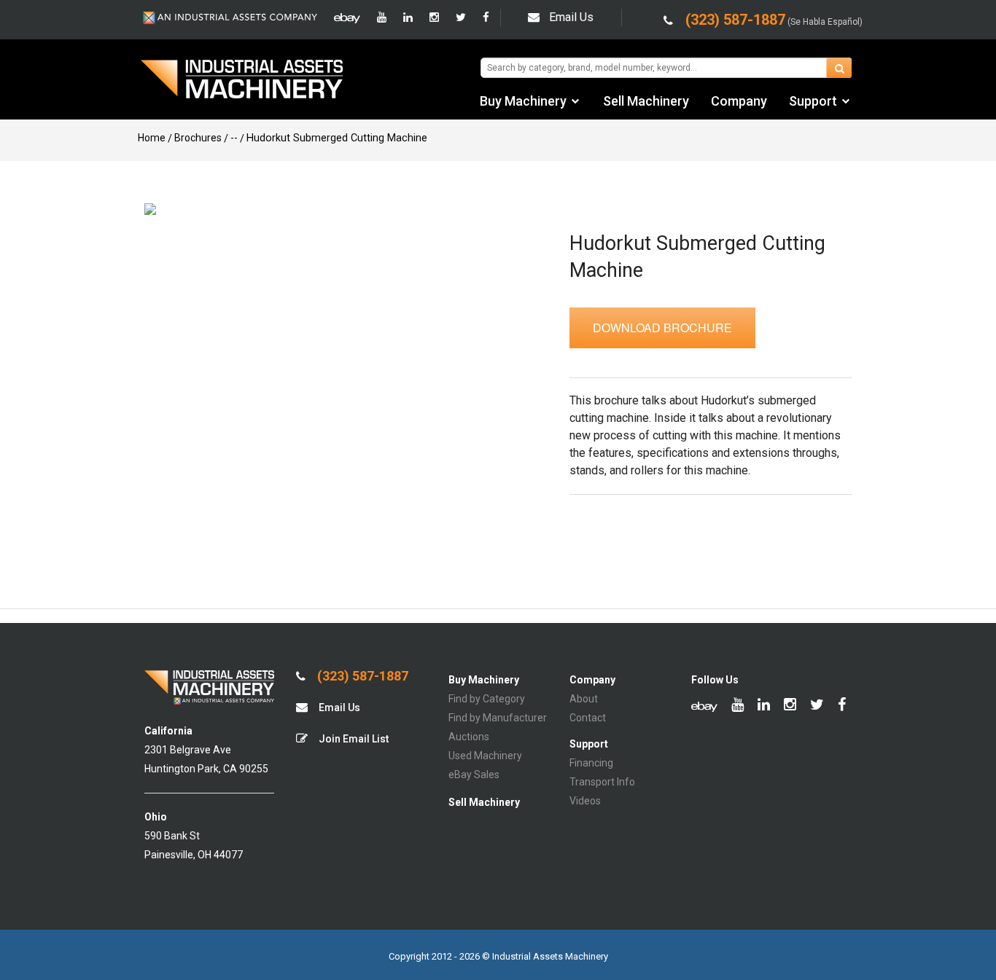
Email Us (571, 17)
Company (739, 101)
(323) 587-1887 (361, 676)
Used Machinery (485, 755)
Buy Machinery (523, 101)
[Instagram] (434, 17)
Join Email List (352, 739)
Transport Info (602, 782)
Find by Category (486, 699)
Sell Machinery (646, 101)
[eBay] (347, 17)
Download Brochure (662, 327)
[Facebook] (486, 17)
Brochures (198, 138)
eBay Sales (473, 774)
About (583, 699)
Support (813, 101)
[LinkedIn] (408, 17)
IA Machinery (242, 81)
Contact (587, 718)
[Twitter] (461, 17)
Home (152, 138)
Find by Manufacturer (497, 718)
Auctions (468, 736)
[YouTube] (381, 17)
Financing (591, 763)
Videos (585, 801)
